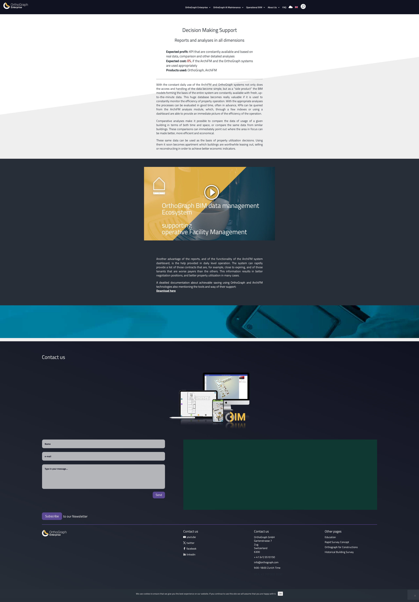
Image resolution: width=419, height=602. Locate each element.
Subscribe (52, 516)
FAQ (284, 7)
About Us (272, 7)
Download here (166, 290)
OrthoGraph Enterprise (196, 7)
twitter (190, 543)
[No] (415, 595)
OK (280, 593)
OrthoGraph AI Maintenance (227, 7)
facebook (191, 549)
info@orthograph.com (266, 562)
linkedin (191, 554)
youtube (191, 537)
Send (159, 495)
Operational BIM (254, 7)
